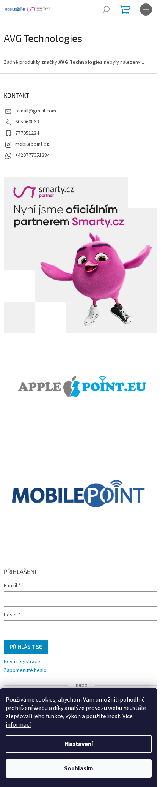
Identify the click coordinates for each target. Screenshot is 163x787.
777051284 (27, 133)
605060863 (27, 122)
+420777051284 (32, 155)
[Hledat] (106, 9)
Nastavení (79, 744)
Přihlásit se (26, 646)
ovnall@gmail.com (35, 111)
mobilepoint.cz (32, 144)
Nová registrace (22, 661)
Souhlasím (78, 768)
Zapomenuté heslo (25, 670)
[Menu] (146, 9)
